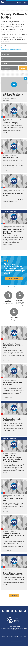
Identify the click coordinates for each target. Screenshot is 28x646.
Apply (23, 68)
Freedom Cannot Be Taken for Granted (13, 194)
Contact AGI (5, 636)
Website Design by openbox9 (16, 641)
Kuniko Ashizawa (6, 248)
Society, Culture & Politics (9, 98)
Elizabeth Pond (6, 511)
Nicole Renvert (6, 170)
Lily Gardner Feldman (7, 397)
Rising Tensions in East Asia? (14, 319)
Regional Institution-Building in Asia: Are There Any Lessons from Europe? (13, 231)
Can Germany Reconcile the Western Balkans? (12, 420)
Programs (19, 2)
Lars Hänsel (5, 206)
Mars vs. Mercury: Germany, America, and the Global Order (13, 574)
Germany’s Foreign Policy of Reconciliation (12, 383)
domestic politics (9, 49)
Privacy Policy (23, 636)
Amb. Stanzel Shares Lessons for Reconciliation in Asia (13, 95)
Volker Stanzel (6, 100)
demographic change (5, 48)
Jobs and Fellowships (13, 636)
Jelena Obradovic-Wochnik (8, 434)
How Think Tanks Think (12, 158)
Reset (23, 73)
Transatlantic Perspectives (9, 211)
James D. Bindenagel (7, 136)
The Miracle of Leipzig (10, 123)
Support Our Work (14, 278)
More (25, 2)
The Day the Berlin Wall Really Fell (13, 499)
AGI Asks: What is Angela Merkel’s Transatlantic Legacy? (20, 304)
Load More (14, 595)
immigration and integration (16, 48)
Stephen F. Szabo (6, 588)
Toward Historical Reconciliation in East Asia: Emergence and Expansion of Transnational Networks (12, 458)
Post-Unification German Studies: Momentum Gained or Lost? (13, 346)
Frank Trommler (6, 360)
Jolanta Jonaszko (7, 550)
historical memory (17, 49)
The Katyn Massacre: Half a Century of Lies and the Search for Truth (13, 535)
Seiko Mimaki (6, 476)
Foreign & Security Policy (2, 117)
